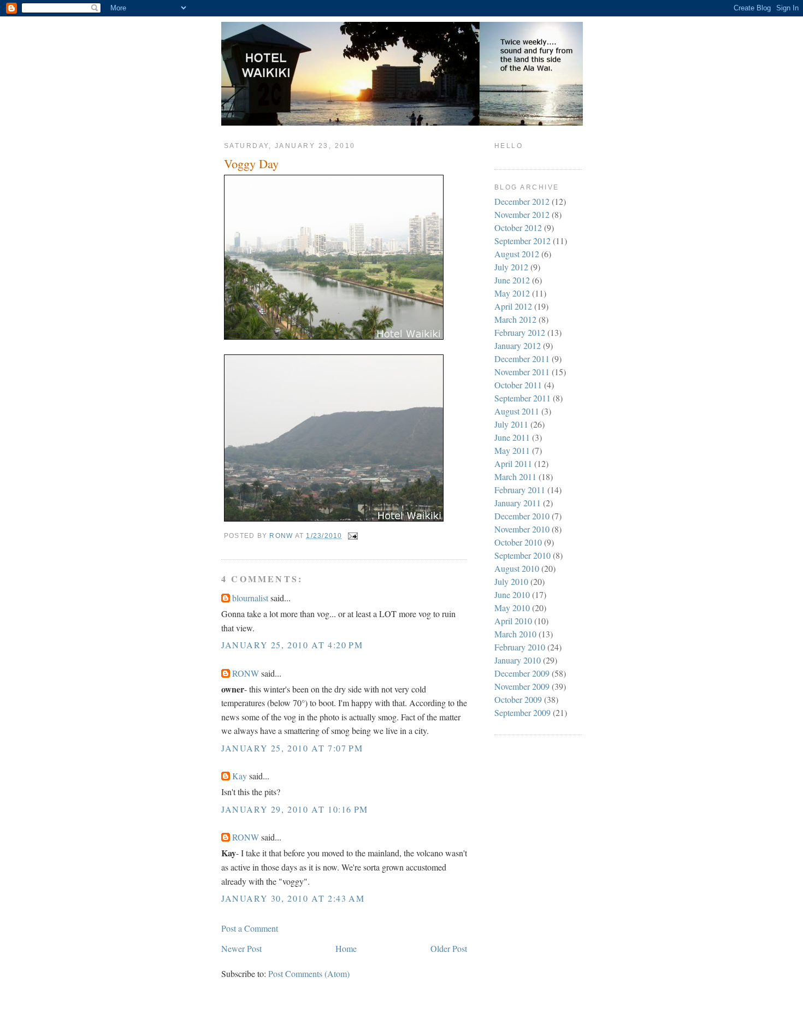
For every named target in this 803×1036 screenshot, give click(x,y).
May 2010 (512, 607)
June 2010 (512, 594)
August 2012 (516, 253)
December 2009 (522, 673)
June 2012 (512, 280)
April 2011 (513, 463)
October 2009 (518, 699)
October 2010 (518, 542)
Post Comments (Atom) (309, 973)
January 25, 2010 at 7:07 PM (292, 748)
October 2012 (518, 227)
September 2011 (522, 398)
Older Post (448, 948)
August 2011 (516, 411)
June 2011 (512, 437)
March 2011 (515, 476)
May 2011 (512, 450)
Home (346, 948)
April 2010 (513, 620)
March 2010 (515, 634)
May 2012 (512, 293)
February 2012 (519, 332)
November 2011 (522, 371)
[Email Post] (352, 536)
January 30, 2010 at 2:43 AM (292, 898)
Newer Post (241, 948)
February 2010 (519, 647)
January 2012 (517, 345)
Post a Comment (249, 928)
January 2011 (517, 502)
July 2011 (511, 424)
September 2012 (522, 240)
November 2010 (522, 529)
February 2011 (519, 489)
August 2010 (516, 568)
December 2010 (522, 516)
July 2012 (511, 267)
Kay (239, 776)
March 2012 (515, 319)
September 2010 (522, 555)
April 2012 (513, 306)
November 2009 (522, 686)
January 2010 (517, 660)
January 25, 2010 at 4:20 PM (292, 644)
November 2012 (522, 214)
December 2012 (522, 201)
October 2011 (518, 384)
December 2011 (522, 358)
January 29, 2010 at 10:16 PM (294, 809)
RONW (245, 673)
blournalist (250, 597)
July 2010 (511, 581)
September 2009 (522, 712)
